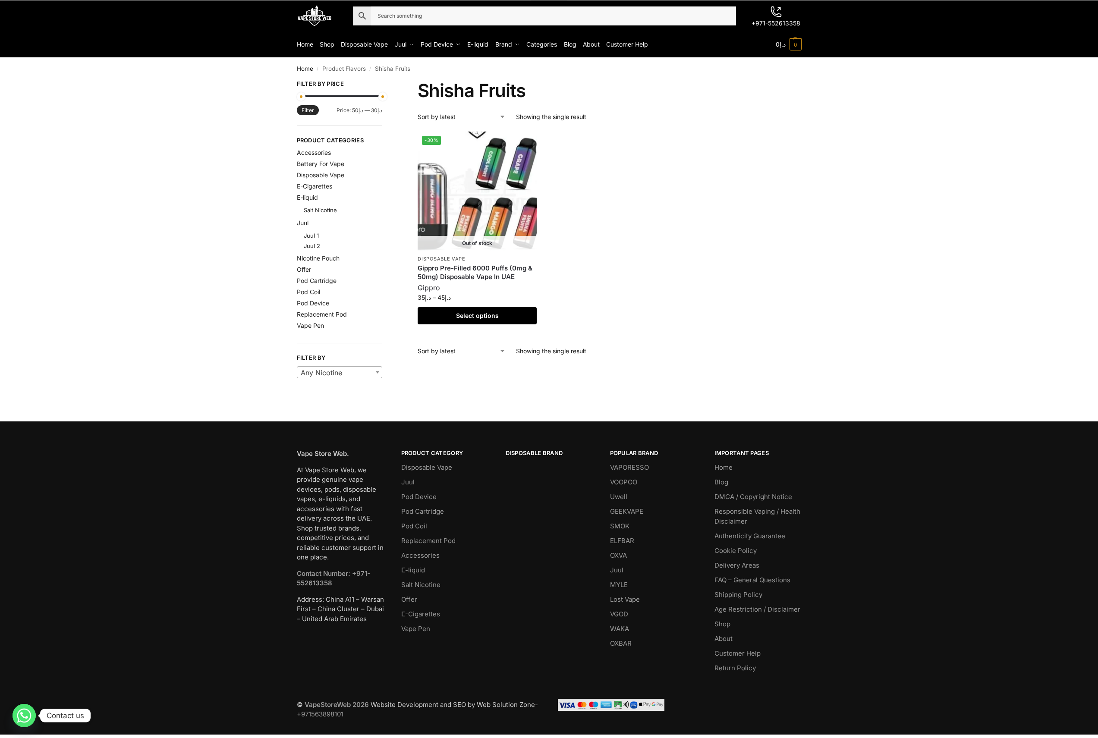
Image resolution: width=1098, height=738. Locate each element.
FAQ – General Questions (752, 580)
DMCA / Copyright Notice (753, 497)
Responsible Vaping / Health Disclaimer (757, 516)
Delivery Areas (736, 565)
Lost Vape (625, 599)
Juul (302, 222)
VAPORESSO (629, 467)
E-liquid (307, 197)
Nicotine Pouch (318, 258)
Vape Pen (310, 325)
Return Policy (735, 668)
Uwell (618, 497)
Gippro (429, 287)
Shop (722, 624)
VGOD (619, 614)
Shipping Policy (738, 594)
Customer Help (737, 653)
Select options (477, 315)
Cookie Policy (735, 550)
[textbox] (339, 373)
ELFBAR (622, 541)
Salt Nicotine (320, 210)
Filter (308, 110)
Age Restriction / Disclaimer (757, 609)
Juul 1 (311, 235)
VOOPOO (623, 482)
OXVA (618, 555)
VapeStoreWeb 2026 (337, 704)
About (723, 638)
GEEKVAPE (626, 511)
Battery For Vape (320, 163)
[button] (789, 44)
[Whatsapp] (24, 715)
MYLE (619, 585)
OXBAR (621, 643)
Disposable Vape (442, 259)
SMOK (619, 526)
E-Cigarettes (314, 186)
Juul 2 (312, 245)
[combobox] (340, 372)
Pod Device (313, 303)
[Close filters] (384, 85)
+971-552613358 (776, 23)
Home (305, 68)
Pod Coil (308, 291)
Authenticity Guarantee (749, 536)
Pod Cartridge (317, 280)
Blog (721, 482)
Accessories (314, 152)
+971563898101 (320, 714)
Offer (304, 269)
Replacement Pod (322, 314)
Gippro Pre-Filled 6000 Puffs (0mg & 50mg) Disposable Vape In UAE (475, 272)
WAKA (619, 629)
